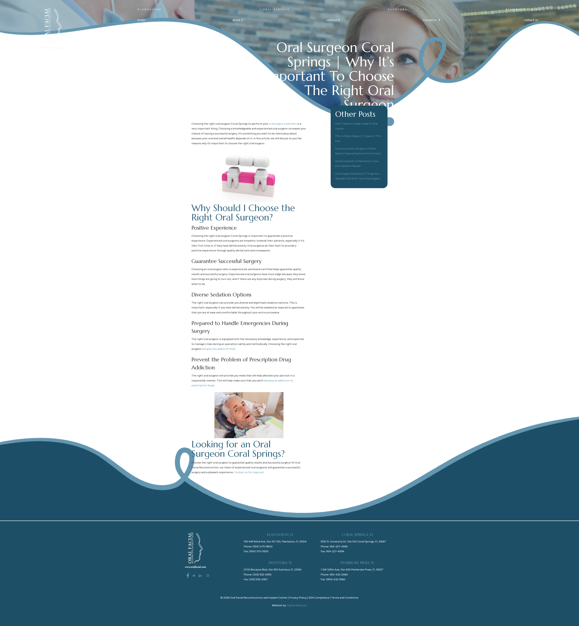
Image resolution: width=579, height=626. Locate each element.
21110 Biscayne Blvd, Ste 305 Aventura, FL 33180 (272, 569)
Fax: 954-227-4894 (332, 551)
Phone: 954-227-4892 (334, 546)
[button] (236, 20)
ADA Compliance (318, 597)
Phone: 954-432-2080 (334, 574)
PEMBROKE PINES (522, 9)
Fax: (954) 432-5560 (333, 579)
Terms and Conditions (344, 597)
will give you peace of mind (218, 348)
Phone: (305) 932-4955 (257, 574)
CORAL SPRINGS (275, 9)
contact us (531, 20)
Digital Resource (297, 605)
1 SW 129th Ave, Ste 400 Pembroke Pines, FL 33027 (352, 569)
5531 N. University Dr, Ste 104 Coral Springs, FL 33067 (353, 541)
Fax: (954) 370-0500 (256, 551)
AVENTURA (398, 9)
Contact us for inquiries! (249, 472)
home (141, 20)
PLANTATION (150, 9)
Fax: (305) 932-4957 (256, 579)
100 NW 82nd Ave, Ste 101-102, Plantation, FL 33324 (275, 541)
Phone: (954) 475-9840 (258, 546)
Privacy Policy (297, 597)
